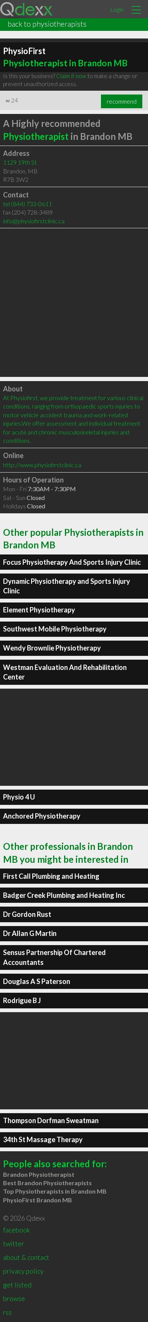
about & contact (26, 1257)
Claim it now (71, 75)
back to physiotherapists (47, 23)
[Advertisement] (74, 302)
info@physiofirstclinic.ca (34, 220)
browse (14, 1298)
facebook (16, 1230)
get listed (17, 1284)
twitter (13, 1243)
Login (117, 9)
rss (7, 1312)
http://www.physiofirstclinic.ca (42, 464)
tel (27, 203)
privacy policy (23, 1271)
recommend (122, 101)
